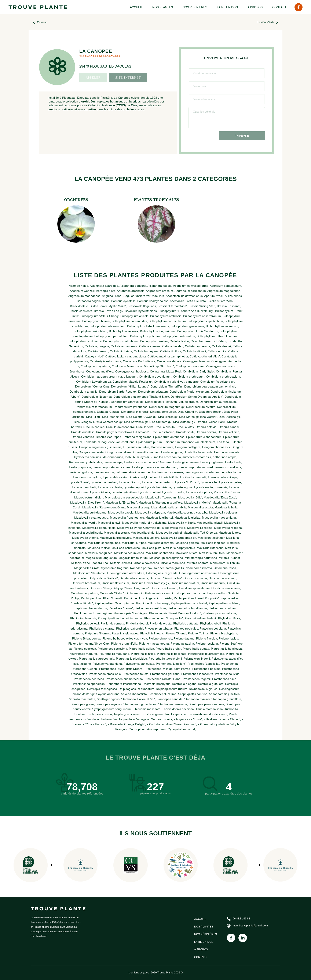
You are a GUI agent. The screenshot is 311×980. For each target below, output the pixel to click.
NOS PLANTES (162, 7)
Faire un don (227, 7)
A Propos (255, 7)
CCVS (121, 105)
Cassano (42, 22)
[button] (259, 865)
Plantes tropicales (156, 200)
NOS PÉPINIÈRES (195, 7)
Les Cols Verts (265, 22)
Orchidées (76, 200)
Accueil (136, 7)
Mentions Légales (138, 972)
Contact (279, 7)
